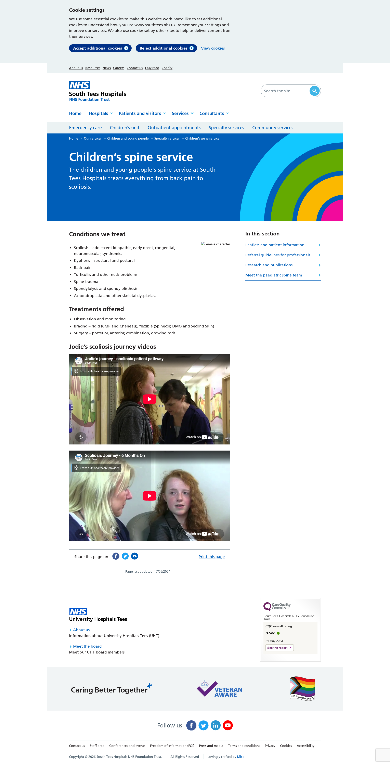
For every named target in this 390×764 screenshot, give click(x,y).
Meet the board (87, 646)
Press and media (211, 746)
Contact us (135, 68)
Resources (92, 68)
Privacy (270, 746)
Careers (118, 68)
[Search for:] (286, 91)
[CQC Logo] (277, 609)
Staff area (97, 746)
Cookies (286, 746)
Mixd (241, 757)
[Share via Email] (134, 556)
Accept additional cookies (97, 48)
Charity (167, 68)
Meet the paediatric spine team (273, 275)
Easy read (152, 68)
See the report (277, 647)
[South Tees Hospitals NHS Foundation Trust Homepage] (97, 91)
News (107, 68)
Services (180, 113)
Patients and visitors (140, 113)
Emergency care (85, 127)
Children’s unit (125, 127)
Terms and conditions (244, 746)
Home (75, 113)
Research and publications (268, 265)
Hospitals (98, 113)
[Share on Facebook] (115, 556)
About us (76, 68)
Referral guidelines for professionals (277, 255)
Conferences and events (127, 746)
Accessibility (305, 746)
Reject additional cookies (163, 48)
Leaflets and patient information (274, 245)
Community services (272, 127)
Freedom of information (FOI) (172, 746)
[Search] (315, 91)
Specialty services (226, 127)
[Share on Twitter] (125, 556)
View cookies (213, 48)
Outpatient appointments (174, 127)
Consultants (211, 113)
